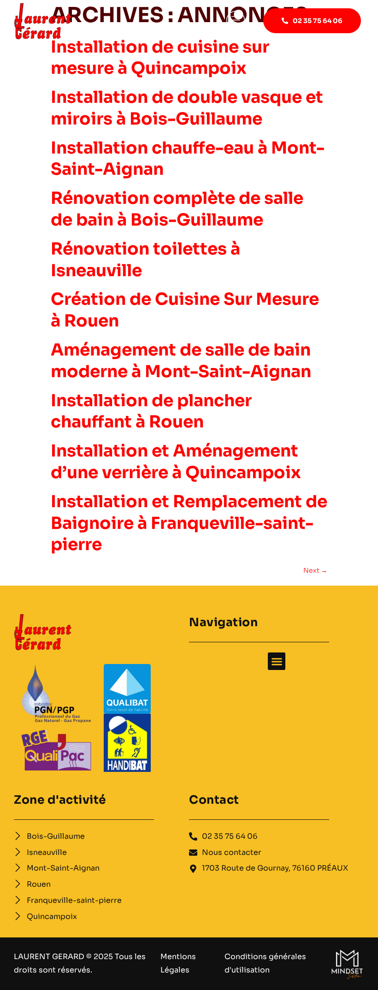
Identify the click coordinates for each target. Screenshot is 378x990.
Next (315, 570)
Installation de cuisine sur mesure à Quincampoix (160, 57)
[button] (276, 661)
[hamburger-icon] (235, 22)
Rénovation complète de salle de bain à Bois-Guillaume (177, 209)
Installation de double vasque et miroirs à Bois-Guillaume (187, 108)
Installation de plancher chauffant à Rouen (151, 411)
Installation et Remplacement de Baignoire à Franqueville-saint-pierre (189, 523)
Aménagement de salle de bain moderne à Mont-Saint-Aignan (181, 360)
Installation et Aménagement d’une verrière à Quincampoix (176, 461)
